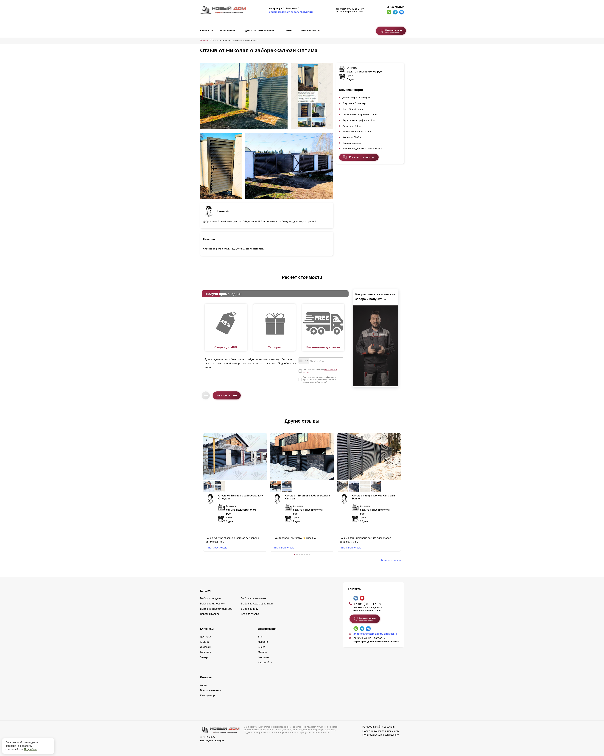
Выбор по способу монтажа (216, 608)
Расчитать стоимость (361, 157)
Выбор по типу (249, 608)
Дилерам (205, 647)
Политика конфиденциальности (380, 731)
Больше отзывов (391, 560)
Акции (203, 685)
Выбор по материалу (212, 603)
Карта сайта (265, 662)
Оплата (204, 641)
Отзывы (287, 31)
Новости (263, 641)
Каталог (204, 31)
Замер (204, 657)
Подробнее (30, 749)
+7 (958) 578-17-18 (395, 7)
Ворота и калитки (210, 614)
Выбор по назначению (254, 598)
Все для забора (250, 614)
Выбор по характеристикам (257, 603)
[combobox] (303, 361)
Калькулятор (227, 31)
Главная (204, 40)
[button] (294, 554)
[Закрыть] (50, 741)
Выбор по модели (210, 598)
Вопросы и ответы (210, 690)
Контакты (263, 657)
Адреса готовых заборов (259, 31)
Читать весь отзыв (216, 547)
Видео (261, 647)
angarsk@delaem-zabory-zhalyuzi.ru (291, 12)
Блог (260, 636)
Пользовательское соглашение (380, 734)
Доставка (205, 636)
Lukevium (389, 726)
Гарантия (205, 652)
